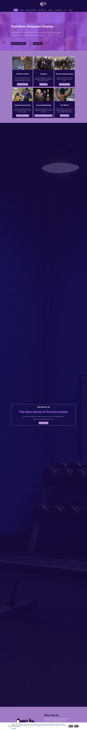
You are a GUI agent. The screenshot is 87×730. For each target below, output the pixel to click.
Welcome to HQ (43, 423)
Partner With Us (38, 43)
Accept (71, 726)
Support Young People (22, 115)
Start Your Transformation (18, 43)
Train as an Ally (64, 115)
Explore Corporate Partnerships (43, 115)
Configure (13, 728)
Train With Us (43, 84)
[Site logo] (43, 4)
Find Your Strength (65, 84)
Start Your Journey (22, 84)
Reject (76, 726)
